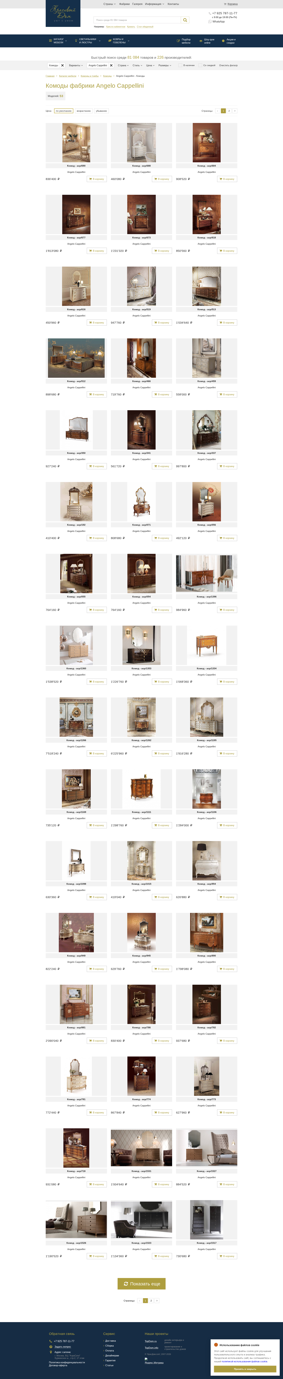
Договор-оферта (58, 1365)
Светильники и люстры (87, 41)
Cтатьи (109, 1365)
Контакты (173, 4)
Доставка (110, 1340)
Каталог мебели (59, 41)
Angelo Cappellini (76, 172)
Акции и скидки (231, 41)
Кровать (131, 26)
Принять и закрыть (245, 1369)
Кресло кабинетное (115, 26)
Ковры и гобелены (119, 41)
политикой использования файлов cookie (244, 1361)
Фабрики (124, 4)
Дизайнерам (112, 1355)
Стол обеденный (145, 26)
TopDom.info (151, 1347)
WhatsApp (219, 21)
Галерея (137, 4)
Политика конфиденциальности (67, 1362)
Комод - (76, 165)
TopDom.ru (151, 1341)
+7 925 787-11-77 (224, 13)
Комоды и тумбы (90, 76)
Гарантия (110, 1360)
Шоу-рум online (209, 41)
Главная (50, 76)
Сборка (109, 1345)
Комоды (107, 76)
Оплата (109, 1350)
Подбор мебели (186, 41)
